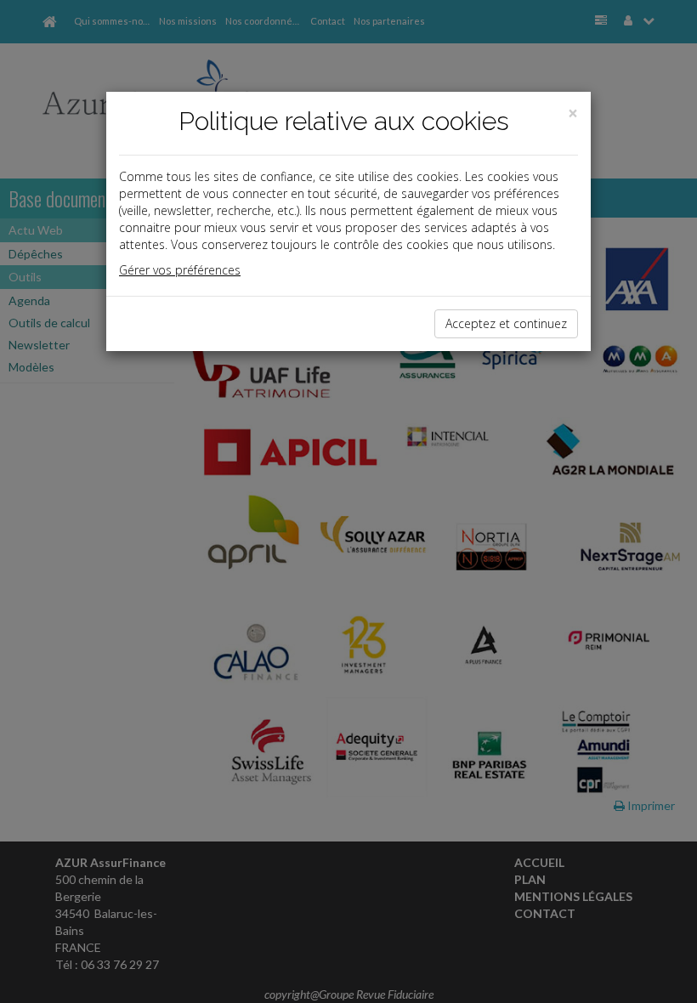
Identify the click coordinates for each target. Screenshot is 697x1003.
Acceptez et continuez (506, 323)
